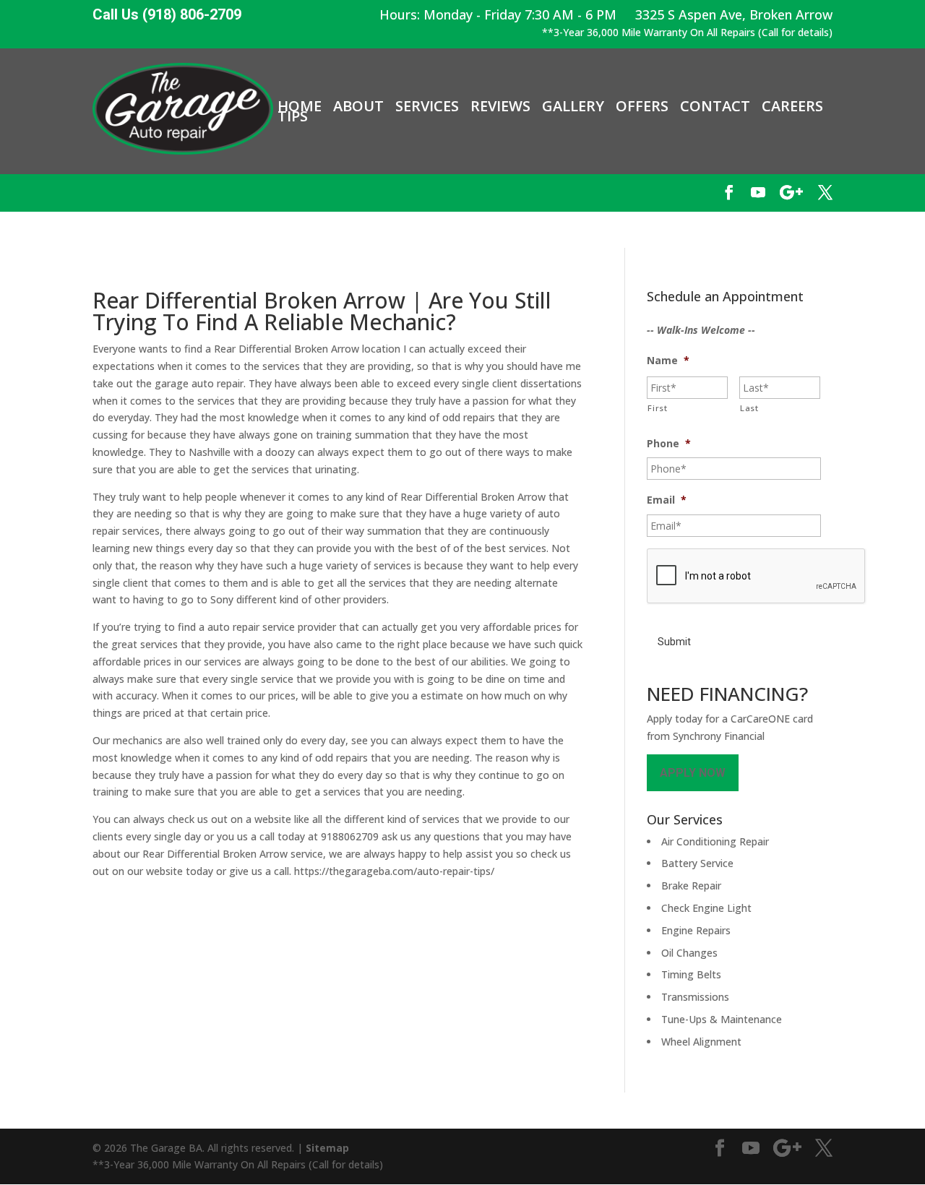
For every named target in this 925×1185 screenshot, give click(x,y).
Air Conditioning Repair (715, 841)
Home (300, 106)
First (657, 407)
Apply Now (693, 773)
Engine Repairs (696, 930)
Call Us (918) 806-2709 (166, 15)
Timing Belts (691, 974)
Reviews (500, 106)
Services (427, 106)
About (358, 106)
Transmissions (695, 997)
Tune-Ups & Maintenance (721, 1019)
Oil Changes (689, 953)
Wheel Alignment (701, 1041)
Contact (715, 106)
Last (749, 407)
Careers (792, 106)
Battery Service (697, 863)
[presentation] (756, 576)
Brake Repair (691, 885)
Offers (642, 106)
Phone (669, 443)
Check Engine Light (706, 908)
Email (667, 500)
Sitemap (327, 1148)
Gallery (573, 106)
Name (668, 360)
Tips (293, 116)
